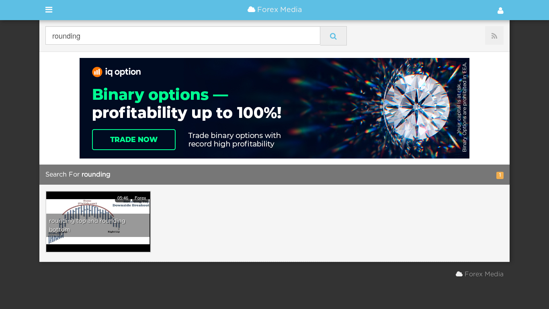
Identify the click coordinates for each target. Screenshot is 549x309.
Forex (140, 197)
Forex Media (278, 10)
